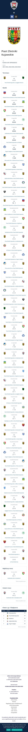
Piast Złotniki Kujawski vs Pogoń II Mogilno (14, 340)
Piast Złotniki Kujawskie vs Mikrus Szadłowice (14, 106)
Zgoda (8, 729)
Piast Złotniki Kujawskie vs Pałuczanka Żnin (14, 465)
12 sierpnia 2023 (14, 307)
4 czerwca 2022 (14, 549)
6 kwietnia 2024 (14, 181)
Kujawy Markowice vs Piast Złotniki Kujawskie (14, 528)
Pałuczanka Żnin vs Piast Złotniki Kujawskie (14, 268)
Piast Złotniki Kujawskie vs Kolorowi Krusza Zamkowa (14, 205)
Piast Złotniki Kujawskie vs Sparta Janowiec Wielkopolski (14, 187)
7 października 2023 (14, 235)
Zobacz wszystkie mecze (20, 581)
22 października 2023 (14, 217)
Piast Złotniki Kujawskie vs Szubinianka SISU (14, 241)
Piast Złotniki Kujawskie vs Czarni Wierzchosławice (14, 304)
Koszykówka (14, 712)
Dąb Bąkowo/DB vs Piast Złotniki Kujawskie (14, 232)
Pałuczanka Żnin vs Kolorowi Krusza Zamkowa (14, 160)
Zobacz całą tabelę (21, 626)
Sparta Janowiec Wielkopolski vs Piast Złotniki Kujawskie (14, 295)
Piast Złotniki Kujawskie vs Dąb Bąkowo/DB (14, 124)
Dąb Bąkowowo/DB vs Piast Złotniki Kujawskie (14, 421)
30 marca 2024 (14, 190)
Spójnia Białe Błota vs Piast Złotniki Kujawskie (14, 178)
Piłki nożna (14, 709)
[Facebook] (12, 16)
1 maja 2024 (14, 145)
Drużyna (8, 610)
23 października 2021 (14, 557)
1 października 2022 (14, 477)
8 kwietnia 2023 (14, 405)
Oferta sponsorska (14, 705)
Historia (14, 701)
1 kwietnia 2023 (14, 414)
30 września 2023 (14, 244)
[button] (14, 12)
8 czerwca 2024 (14, 91)
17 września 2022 (14, 495)
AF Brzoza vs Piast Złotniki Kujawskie (14, 250)
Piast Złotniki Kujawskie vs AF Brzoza (14, 142)
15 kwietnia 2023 (14, 396)
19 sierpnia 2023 (14, 298)
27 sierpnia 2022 (14, 522)
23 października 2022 (14, 450)
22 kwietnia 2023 (14, 387)
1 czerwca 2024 (14, 100)
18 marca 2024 (14, 591)
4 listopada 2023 (14, 199)
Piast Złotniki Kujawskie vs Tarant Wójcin (14, 169)
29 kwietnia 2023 (14, 378)
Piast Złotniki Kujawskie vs (14, 554)
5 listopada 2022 (14, 432)
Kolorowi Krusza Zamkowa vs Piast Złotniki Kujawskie (14, 97)
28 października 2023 (14, 208)
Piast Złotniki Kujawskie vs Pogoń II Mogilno (14, 259)
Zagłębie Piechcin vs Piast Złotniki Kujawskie (14, 313)
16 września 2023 (14, 262)
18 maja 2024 (14, 118)
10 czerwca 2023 (14, 316)
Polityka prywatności (17, 729)
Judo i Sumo (14, 710)
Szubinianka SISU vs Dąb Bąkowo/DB (14, 597)
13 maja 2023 (14, 351)
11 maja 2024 (14, 127)
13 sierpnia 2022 (14, 540)
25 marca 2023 (14, 423)
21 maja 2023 (14, 342)
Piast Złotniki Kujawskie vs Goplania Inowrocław (14, 376)
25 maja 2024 (14, 109)
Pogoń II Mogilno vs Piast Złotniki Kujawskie (14, 456)
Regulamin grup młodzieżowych (14, 703)
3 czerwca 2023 (14, 325)
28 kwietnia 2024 (14, 154)
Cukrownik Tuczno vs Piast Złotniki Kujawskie (14, 546)
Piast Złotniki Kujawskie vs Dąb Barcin (14, 223)
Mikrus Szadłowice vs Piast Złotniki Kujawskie (14, 214)
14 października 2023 (14, 226)
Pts (24, 610)
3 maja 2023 (14, 369)
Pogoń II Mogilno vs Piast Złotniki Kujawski (14, 151)
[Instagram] (16, 16)
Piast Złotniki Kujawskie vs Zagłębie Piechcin (14, 82)
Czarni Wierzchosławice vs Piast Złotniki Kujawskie (14, 196)
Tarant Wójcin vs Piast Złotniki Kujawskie (14, 277)
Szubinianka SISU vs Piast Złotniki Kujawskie (14, 133)
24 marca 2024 (14, 572)
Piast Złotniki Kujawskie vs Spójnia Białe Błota (14, 286)
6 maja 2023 (14, 360)
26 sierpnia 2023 (14, 289)
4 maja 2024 (14, 136)
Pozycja (3, 610)
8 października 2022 (14, 468)
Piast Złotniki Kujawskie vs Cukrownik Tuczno (14, 430)
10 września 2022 (14, 504)
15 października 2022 (14, 459)
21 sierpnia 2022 (14, 531)
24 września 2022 (14, 486)
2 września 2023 (14, 280)
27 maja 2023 (14, 334)
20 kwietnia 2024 (14, 163)
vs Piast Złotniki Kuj (14, 561)
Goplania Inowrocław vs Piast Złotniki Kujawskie (14, 492)
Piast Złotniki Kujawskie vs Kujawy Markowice (14, 412)
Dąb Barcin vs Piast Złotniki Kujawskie (14, 115)
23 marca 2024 (14, 76)
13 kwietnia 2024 (14, 172)
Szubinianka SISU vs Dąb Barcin (14, 578)
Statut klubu (14, 700)
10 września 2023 (14, 271)
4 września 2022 (14, 513)
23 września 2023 (14, 253)
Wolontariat (14, 707)
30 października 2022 (14, 441)
